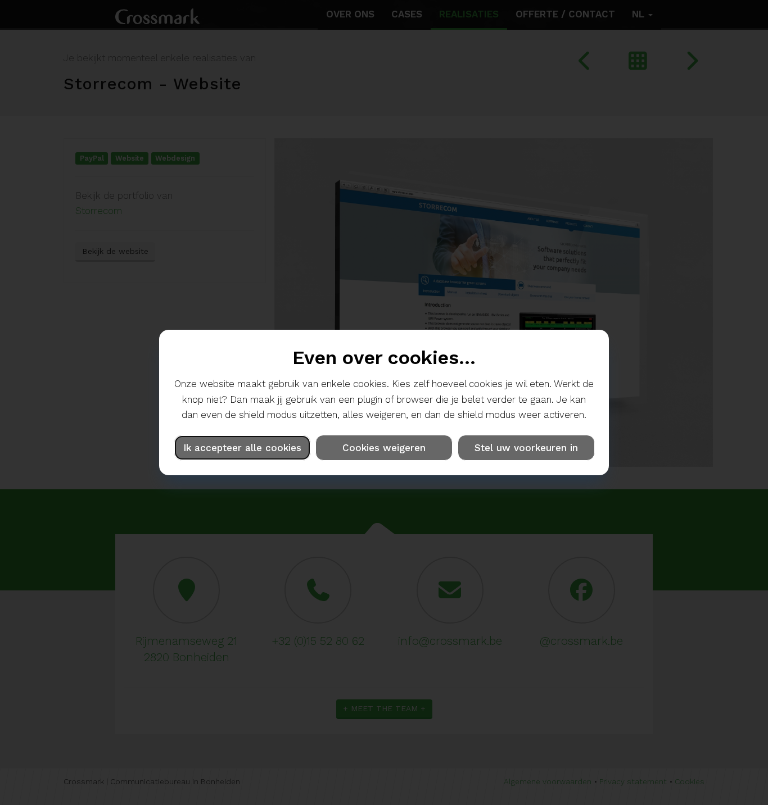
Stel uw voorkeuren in (526, 447)
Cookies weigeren (384, 447)
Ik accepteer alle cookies (242, 447)
